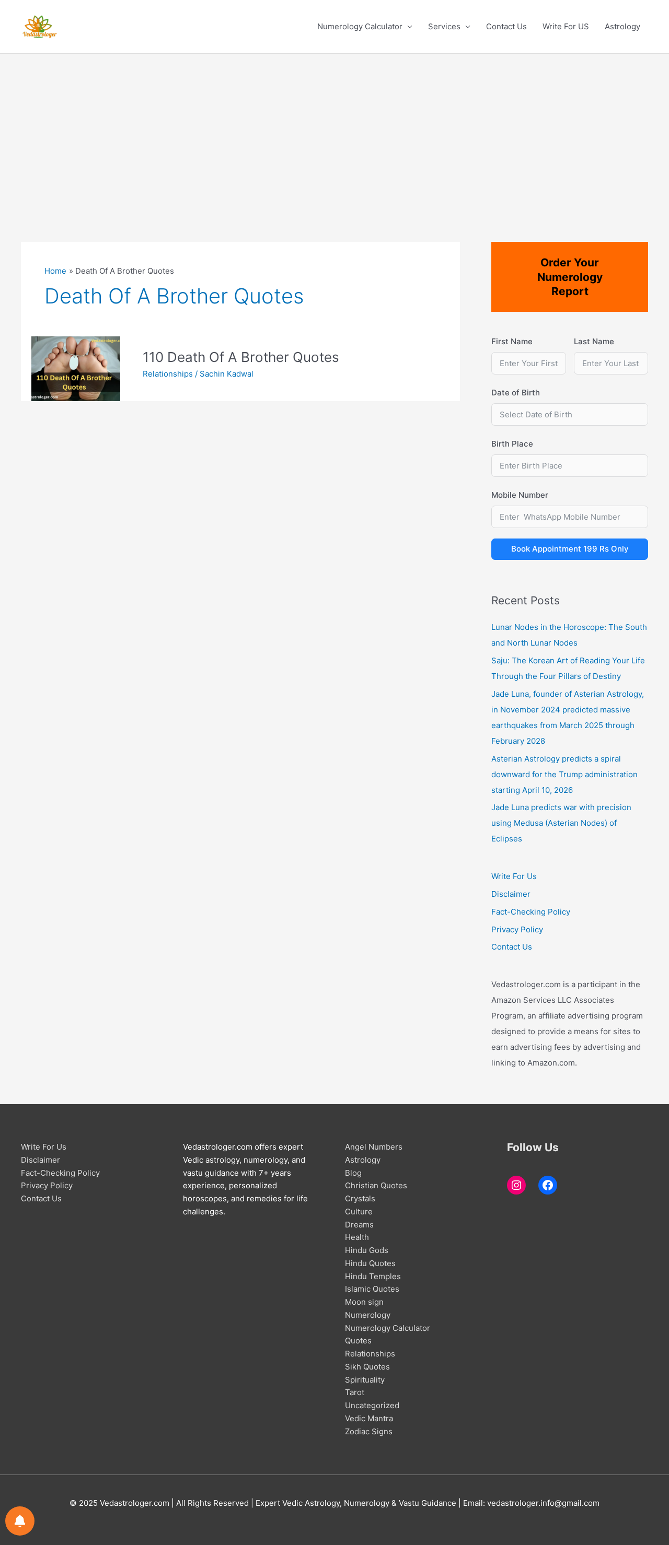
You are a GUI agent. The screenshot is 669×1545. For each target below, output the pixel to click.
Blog (353, 1173)
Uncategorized (372, 1405)
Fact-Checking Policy (530, 912)
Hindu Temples (373, 1276)
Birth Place (512, 444)
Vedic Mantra (369, 1418)
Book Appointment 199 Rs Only (570, 549)
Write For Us (514, 876)
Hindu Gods (366, 1250)
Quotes (358, 1340)
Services (444, 26)
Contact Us (506, 26)
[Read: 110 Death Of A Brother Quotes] (75, 368)
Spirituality (365, 1380)
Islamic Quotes (372, 1289)
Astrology (622, 26)
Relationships (168, 374)
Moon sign (364, 1302)
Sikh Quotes (367, 1367)
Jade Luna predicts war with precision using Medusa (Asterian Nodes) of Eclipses (561, 823)
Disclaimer (510, 894)
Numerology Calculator (359, 26)
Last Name (594, 341)
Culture (359, 1211)
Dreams (359, 1225)
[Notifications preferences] (19, 1521)
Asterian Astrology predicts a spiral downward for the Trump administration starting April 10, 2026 (564, 774)
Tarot (354, 1392)
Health (357, 1237)
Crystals (360, 1198)
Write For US (566, 26)
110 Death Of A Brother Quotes (241, 357)
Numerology (367, 1315)
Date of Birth (515, 392)
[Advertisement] (334, 132)
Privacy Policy (517, 929)
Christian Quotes (376, 1185)
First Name (512, 341)
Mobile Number (519, 495)
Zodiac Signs (369, 1431)
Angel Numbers (373, 1147)
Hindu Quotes (370, 1263)
